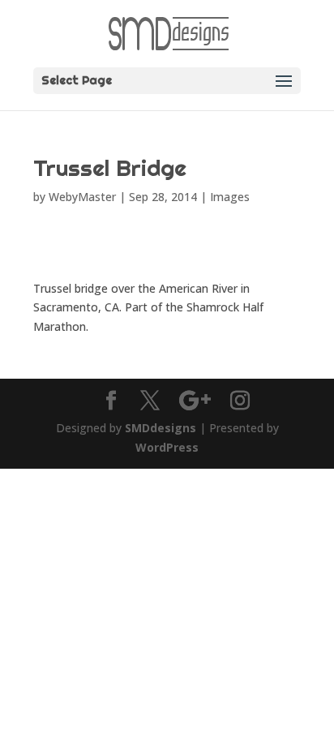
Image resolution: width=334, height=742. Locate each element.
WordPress (167, 447)
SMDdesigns (160, 427)
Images (230, 196)
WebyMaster (82, 196)
